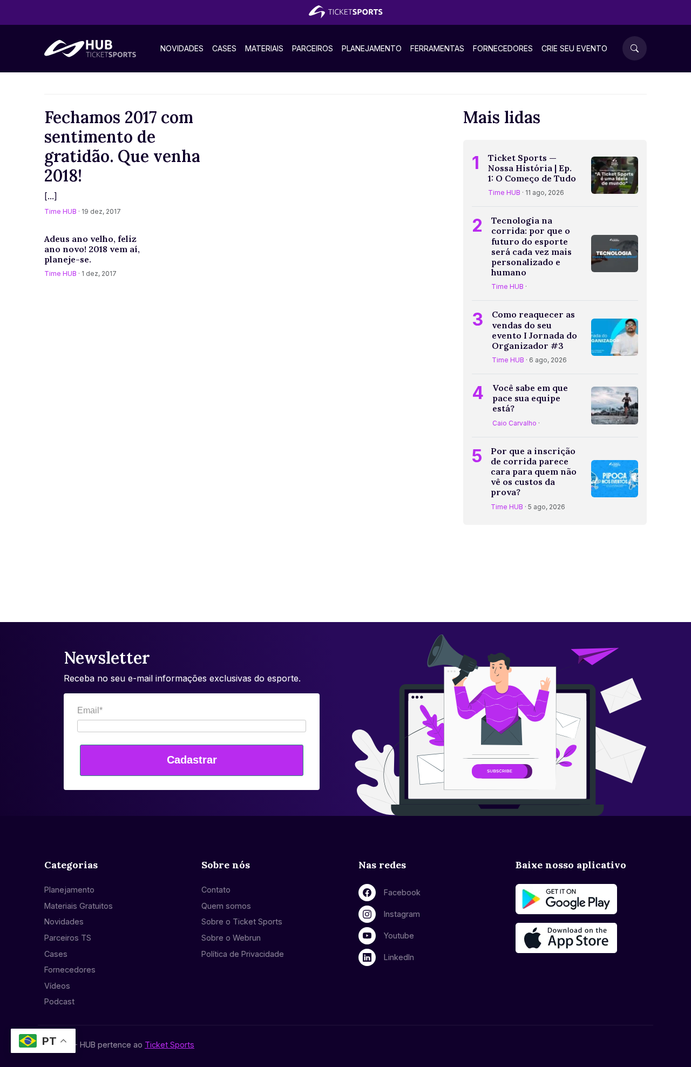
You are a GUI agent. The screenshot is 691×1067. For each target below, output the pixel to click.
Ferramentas (437, 48)
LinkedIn (399, 957)
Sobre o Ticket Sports (241, 921)
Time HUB (60, 211)
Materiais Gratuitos (78, 905)
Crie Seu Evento (574, 48)
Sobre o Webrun (231, 937)
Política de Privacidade (242, 953)
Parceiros (312, 48)
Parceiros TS (67, 937)
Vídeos (57, 985)
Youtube (399, 935)
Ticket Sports (169, 1044)
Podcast (59, 1001)
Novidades (182, 48)
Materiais (264, 48)
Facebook (402, 892)
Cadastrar (192, 760)
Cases (224, 48)
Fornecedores (503, 48)
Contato (216, 889)
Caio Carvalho (514, 423)
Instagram (402, 914)
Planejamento (372, 48)
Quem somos (226, 905)
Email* (90, 710)
